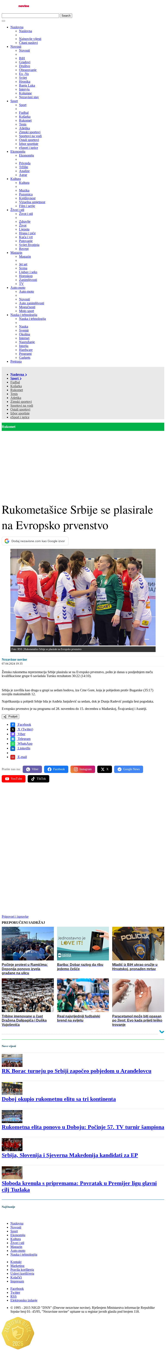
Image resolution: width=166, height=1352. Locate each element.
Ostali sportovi (20, 409)
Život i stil (17, 210)
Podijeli (13, 716)
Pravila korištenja (22, 1269)
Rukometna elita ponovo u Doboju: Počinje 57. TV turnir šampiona (83, 1127)
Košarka (16, 386)
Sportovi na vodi (21, 405)
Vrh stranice (14, 1216)
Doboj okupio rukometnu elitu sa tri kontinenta (59, 1099)
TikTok (41, 778)
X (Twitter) (25, 729)
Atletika (15, 398)
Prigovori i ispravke (15, 916)
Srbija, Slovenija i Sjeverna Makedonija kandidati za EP (70, 1155)
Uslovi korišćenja (22, 1273)
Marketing (17, 1266)
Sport (14, 101)
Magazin (16, 252)
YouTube (16, 778)
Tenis (14, 394)
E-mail (22, 757)
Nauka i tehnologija (23, 315)
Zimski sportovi (21, 401)
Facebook (24, 724)
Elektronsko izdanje (23, 1300)
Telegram (23, 739)
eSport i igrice (19, 417)
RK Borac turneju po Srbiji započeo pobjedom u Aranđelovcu (76, 1071)
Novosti (15, 46)
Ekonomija (17, 151)
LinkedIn (23, 748)
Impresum (17, 1281)
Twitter (15, 1292)
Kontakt (15, 1262)
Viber (21, 734)
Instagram (86, 769)
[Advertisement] (83, 463)
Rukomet (16, 390)
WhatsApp (24, 743)
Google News (131, 769)
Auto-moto (17, 287)
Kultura (15, 179)
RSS (13, 1296)
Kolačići (16, 1277)
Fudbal (15, 382)
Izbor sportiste (20, 413)
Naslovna (16, 27)
